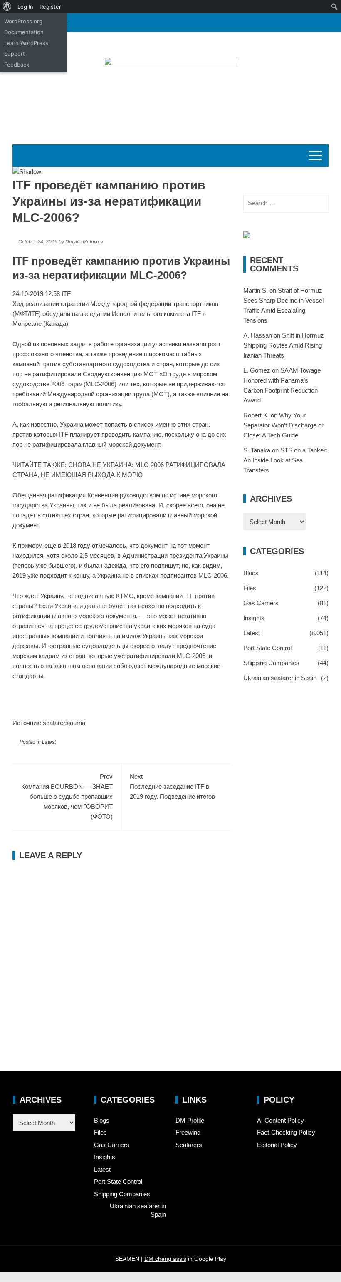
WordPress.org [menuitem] (23, 21)
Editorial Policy (277, 1144)
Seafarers (188, 1144)
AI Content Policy (280, 1120)
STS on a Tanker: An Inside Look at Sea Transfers (285, 460)
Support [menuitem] (14, 53)
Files (249, 587)
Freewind (187, 1132)
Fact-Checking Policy (286, 1132)
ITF (66, 293)
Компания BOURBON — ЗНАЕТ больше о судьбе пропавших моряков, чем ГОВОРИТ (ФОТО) (67, 796)
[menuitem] (7, 6)
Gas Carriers (261, 602)
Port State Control (267, 647)
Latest (49, 742)
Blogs (251, 572)
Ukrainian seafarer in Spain (279, 677)
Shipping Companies (271, 662)
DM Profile (189, 1120)
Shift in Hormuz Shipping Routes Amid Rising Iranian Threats (283, 345)
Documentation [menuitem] (24, 32)
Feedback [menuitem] (16, 64)
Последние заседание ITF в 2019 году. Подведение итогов (172, 786)
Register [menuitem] (50, 6)
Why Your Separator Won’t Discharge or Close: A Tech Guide (283, 425)
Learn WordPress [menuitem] (26, 43)
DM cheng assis (165, 1258)
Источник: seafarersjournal (49, 722)
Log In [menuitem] (25, 6)
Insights (253, 617)
